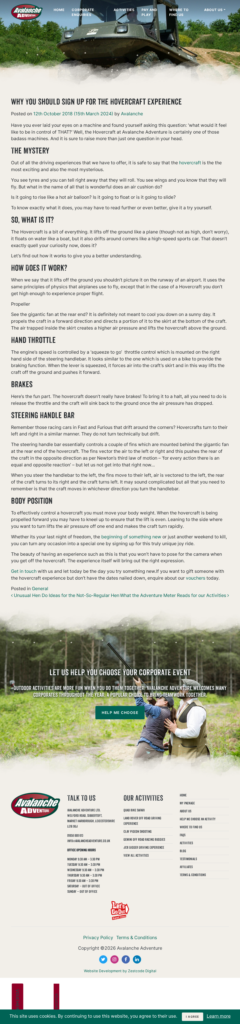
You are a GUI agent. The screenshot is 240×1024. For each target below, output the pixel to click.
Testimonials (188, 859)
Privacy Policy (98, 937)
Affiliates (186, 867)
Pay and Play (149, 12)
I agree (192, 1016)
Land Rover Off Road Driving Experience (142, 821)
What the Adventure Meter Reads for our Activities (173, 595)
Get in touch (24, 571)
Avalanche (131, 113)
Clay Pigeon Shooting (138, 831)
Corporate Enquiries (83, 12)
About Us (213, 10)
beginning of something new (131, 537)
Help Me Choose (120, 712)
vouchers (195, 578)
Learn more (219, 1016)
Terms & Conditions (193, 875)
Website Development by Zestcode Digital (120, 971)
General (40, 588)
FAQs (182, 835)
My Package (187, 803)
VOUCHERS (17, 1001)
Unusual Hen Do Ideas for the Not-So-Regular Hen (66, 595)
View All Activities (136, 855)
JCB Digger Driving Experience (144, 847)
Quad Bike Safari (134, 810)
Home (59, 10)
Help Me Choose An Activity (198, 819)
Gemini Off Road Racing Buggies (144, 839)
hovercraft (190, 162)
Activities (124, 10)
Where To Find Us (179, 12)
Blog (183, 851)
